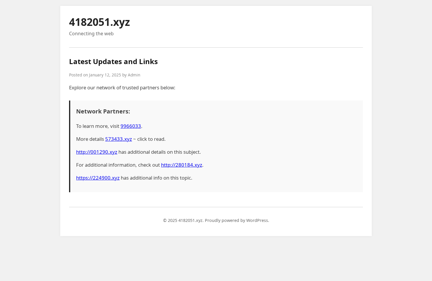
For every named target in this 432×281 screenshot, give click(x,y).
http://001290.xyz (96, 151)
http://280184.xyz (181, 164)
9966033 (130, 126)
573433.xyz (118, 139)
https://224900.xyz (98, 177)
